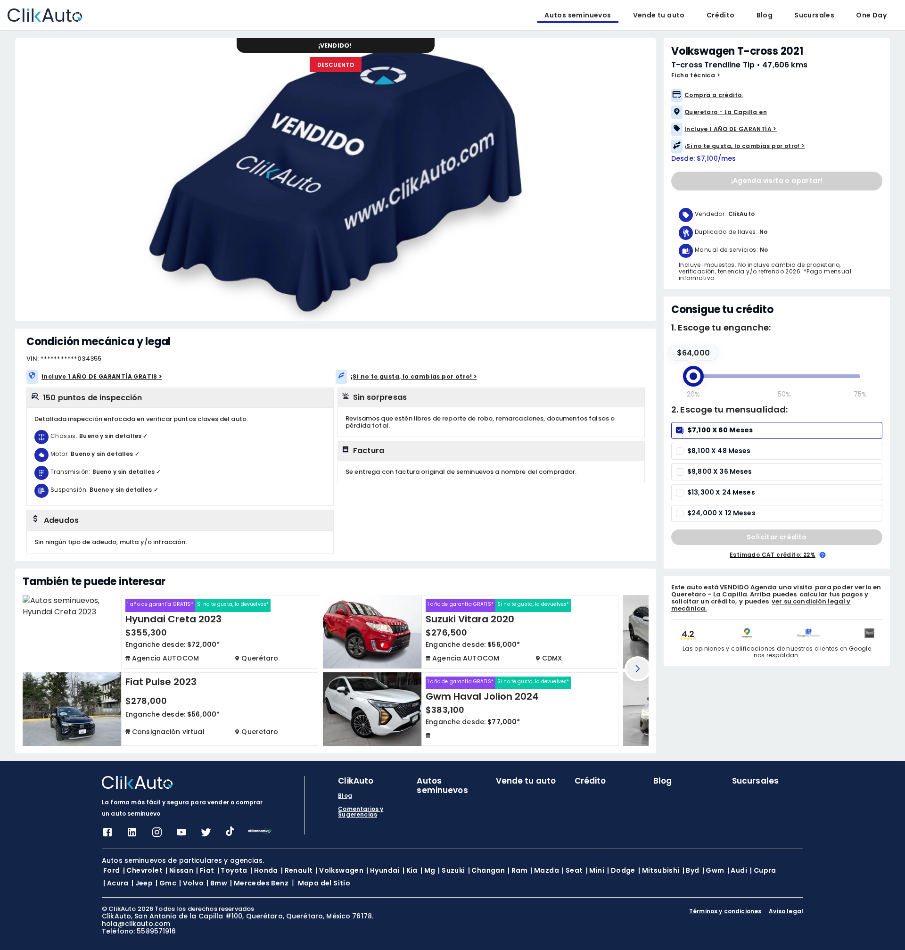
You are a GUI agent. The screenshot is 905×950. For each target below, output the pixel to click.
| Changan (486, 870)
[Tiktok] (230, 833)
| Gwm (713, 870)
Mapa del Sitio (324, 883)
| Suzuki (451, 870)
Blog (765, 15)
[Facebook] (107, 835)
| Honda (264, 870)
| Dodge (621, 870)
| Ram (517, 870)
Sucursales (814, 15)
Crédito (721, 15)
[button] (776, 95)
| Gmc (166, 883)
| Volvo (191, 883)
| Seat (572, 870)
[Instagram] (157, 835)
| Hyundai (383, 870)
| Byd (691, 870)
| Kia (410, 870)
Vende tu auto (659, 15)
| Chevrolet (143, 870)
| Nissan (179, 870)
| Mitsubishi (659, 870)
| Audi (737, 870)
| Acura (116, 883)
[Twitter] (206, 835)
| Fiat (205, 870)
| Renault (297, 870)
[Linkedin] (132, 835)
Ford (111, 870)
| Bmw (216, 883)
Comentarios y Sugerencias (360, 812)
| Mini (595, 870)
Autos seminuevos (577, 15)
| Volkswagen (339, 870)
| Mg (428, 870)
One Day (871, 15)
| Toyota (232, 870)
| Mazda (544, 870)
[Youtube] (181, 835)
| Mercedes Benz (259, 883)
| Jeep (142, 883)
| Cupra (763, 870)
